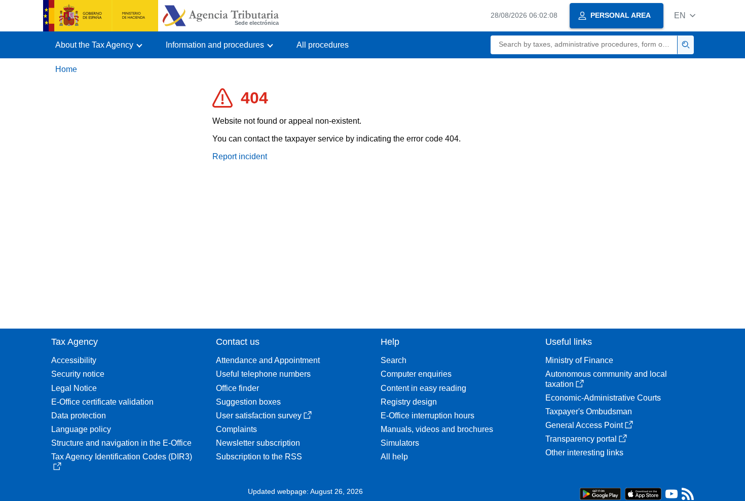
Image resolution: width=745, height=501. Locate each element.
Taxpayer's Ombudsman (588, 411)
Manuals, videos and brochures (437, 429)
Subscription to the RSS (259, 456)
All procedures (322, 45)
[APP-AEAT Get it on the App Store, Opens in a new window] (643, 493)
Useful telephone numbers (263, 374)
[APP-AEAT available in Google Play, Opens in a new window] (600, 493)
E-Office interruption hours (427, 415)
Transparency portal (581, 439)
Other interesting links (584, 452)
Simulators (400, 443)
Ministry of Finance (579, 360)
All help (394, 456)
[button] (684, 15)
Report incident (239, 156)
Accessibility (73, 360)
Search (393, 360)
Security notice (77, 374)
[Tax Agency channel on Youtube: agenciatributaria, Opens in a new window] (671, 496)
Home (66, 69)
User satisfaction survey (259, 415)
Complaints (236, 429)
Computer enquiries (416, 374)
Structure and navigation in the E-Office (121, 443)
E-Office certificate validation (102, 402)
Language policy (81, 429)
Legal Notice (74, 388)
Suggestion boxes (248, 402)
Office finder (237, 388)
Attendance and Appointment (268, 360)
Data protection (78, 415)
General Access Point (584, 425)
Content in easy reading (423, 388)
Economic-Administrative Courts (603, 397)
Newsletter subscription (258, 443)
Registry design (409, 402)
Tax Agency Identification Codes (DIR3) (121, 456)
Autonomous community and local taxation (606, 379)
